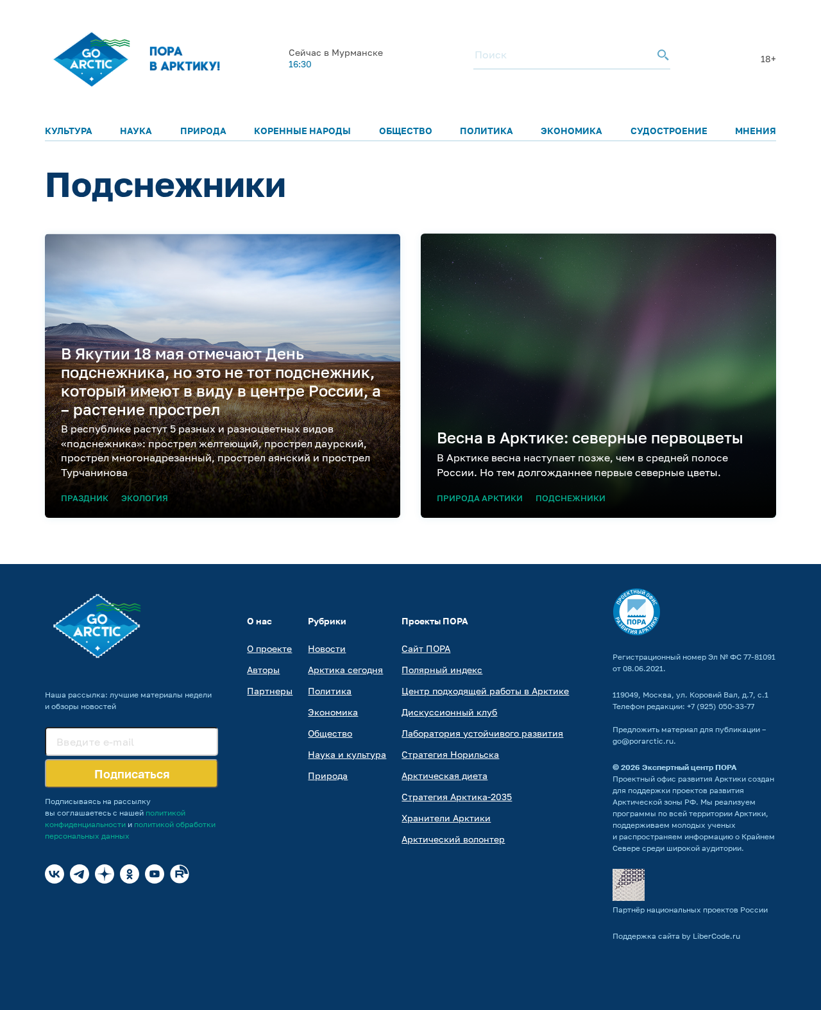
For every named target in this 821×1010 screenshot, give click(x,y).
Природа (203, 130)
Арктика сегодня (345, 669)
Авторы (263, 669)
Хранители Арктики (446, 817)
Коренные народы (302, 130)
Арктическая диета (444, 775)
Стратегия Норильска (450, 754)
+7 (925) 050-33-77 (720, 706)
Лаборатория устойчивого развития (482, 733)
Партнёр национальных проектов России (690, 909)
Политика (486, 130)
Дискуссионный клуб (449, 711)
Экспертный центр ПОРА (689, 767)
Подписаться (131, 774)
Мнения (755, 130)
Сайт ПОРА (426, 648)
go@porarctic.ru (643, 741)
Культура (68, 130)
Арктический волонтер (453, 839)
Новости (327, 648)
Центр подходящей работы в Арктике (485, 690)
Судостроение (669, 130)
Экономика (571, 130)
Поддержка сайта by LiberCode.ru (676, 936)
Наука (136, 130)
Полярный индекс (442, 669)
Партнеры (269, 690)
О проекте (269, 648)
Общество (405, 130)
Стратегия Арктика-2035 (457, 796)
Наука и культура (347, 754)
